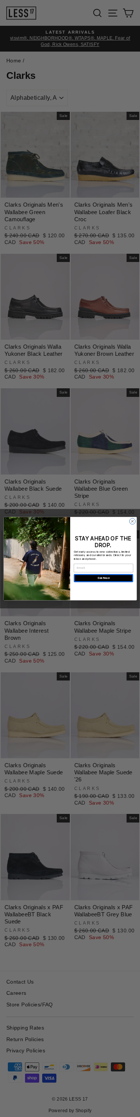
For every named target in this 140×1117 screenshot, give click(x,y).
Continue (103, 578)
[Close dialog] (132, 521)
